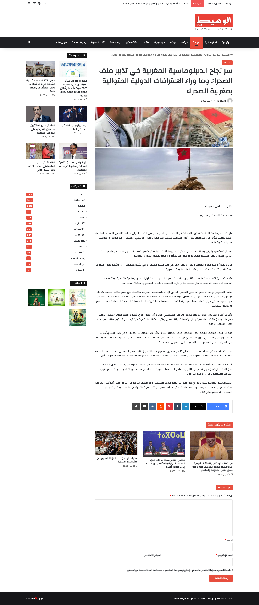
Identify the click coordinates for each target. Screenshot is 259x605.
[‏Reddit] (160, 406)
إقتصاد (145, 42)
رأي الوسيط (79, 264)
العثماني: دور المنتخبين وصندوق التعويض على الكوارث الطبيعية (42, 129)
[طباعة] (136, 406)
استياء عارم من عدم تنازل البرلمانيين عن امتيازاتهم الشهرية (117, 460)
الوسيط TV (79, 270)
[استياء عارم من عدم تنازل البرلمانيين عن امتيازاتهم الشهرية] (116, 443)
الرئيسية (226, 42)
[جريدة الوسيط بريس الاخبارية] (213, 22)
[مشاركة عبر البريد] (144, 406)
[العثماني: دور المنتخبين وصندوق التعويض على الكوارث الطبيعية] (40, 114)
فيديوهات (61, 42)
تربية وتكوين (79, 241)
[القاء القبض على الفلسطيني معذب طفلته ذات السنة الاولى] (40, 151)
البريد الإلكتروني (224, 555)
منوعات (81, 194)
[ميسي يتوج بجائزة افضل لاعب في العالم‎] (73, 114)
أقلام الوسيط (98, 42)
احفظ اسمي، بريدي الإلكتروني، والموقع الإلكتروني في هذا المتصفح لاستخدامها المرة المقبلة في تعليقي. (178, 570)
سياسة (196, 42)
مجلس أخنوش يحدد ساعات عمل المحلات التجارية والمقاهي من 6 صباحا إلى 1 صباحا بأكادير (165, 463)
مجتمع (184, 42)
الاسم (229, 540)
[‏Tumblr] (177, 406)
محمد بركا (221, 101)
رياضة (173, 42)
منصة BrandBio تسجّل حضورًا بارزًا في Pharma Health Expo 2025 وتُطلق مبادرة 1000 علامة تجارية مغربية (73, 88)
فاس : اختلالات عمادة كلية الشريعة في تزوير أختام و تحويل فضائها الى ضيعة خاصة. (40, 86)
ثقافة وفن (131, 42)
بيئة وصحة (115, 42)
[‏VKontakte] (152, 406)
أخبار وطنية (211, 42)
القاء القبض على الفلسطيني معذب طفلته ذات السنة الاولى (41, 166)
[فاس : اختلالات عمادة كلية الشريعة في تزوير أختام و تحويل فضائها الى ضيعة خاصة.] (40, 69)
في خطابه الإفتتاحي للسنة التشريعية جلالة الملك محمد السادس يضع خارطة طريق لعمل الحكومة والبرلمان (212, 466)
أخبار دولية (159, 42)
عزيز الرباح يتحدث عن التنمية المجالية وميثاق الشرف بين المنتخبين (73, 166)
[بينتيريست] (169, 406)
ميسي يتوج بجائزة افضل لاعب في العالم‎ (74, 127)
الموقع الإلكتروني (152, 555)
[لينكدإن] (185, 406)
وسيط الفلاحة (79, 42)
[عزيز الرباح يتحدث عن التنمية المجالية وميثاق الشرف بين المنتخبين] (73, 151)
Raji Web (30, 599)
